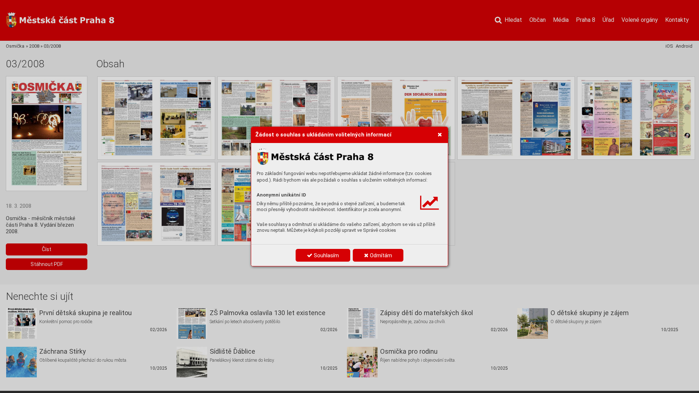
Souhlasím (325, 255)
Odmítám (380, 255)
